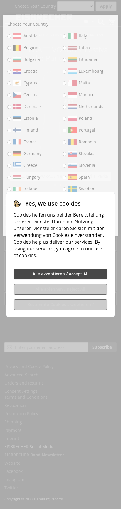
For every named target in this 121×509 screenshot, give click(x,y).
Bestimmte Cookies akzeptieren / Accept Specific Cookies (60, 306)
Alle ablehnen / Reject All (60, 289)
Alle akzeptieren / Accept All (60, 274)
